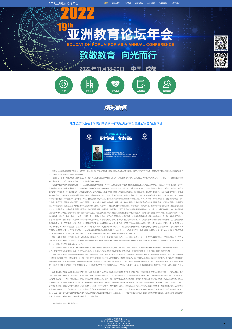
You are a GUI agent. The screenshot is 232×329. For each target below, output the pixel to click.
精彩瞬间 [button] (116, 3)
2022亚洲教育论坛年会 (63, 3)
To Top (223, 324)
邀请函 (128, 3)
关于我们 (176, 3)
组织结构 (139, 3)
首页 (106, 3)
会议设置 (151, 3)
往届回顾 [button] (163, 3)
